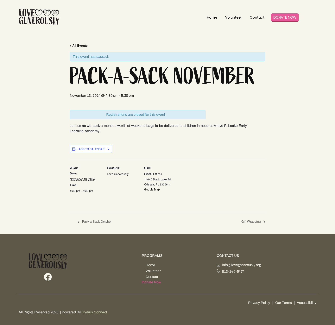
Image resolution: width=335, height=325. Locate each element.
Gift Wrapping (251, 221)
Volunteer (233, 17)
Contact (257, 17)
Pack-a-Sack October (96, 221)
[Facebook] (48, 277)
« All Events (79, 45)
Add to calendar (91, 149)
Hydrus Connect (94, 312)
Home (212, 17)
